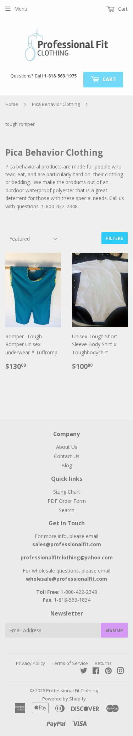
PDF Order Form (67, 501)
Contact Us (66, 456)
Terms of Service (70, 663)
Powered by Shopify (64, 698)
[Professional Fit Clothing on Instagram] (120, 671)
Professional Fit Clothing (72, 690)
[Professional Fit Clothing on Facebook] (96, 671)
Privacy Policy (30, 663)
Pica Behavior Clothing (56, 104)
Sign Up (114, 630)
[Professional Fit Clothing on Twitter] (83, 671)
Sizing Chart (66, 491)
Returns (103, 663)
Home (11, 104)
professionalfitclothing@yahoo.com (67, 557)
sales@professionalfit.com (66, 544)
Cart (108, 79)
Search (66, 510)
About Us (66, 447)
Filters (114, 238)
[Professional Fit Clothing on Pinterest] (108, 671)
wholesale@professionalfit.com (66, 578)
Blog (66, 465)
